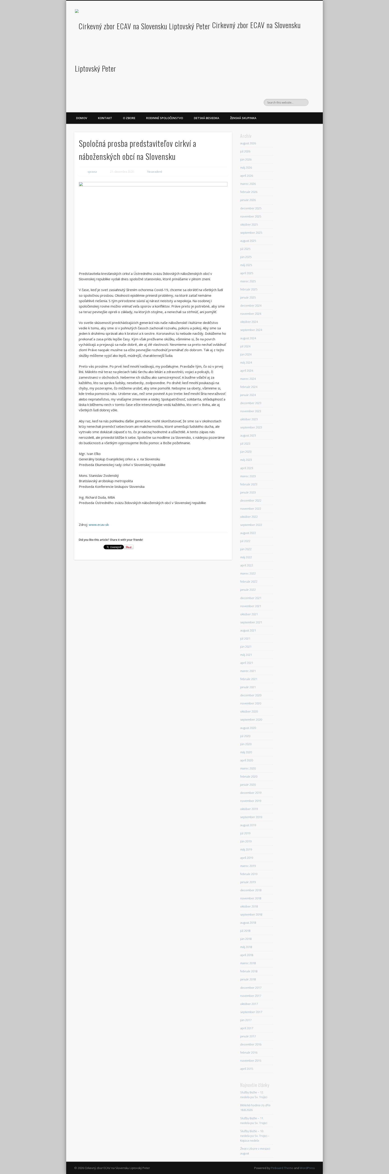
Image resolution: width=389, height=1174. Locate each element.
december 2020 (250, 695)
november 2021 (250, 606)
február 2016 (248, 1052)
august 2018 (248, 923)
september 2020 (251, 719)
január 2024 (248, 395)
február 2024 (248, 387)
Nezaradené (154, 172)
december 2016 (250, 1044)
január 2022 (248, 590)
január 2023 (248, 492)
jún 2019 (245, 841)
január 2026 (248, 200)
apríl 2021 (246, 663)
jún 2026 (245, 159)
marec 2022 (248, 573)
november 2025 (250, 216)
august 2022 (248, 533)
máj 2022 (246, 557)
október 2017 (249, 1004)
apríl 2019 (246, 858)
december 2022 (250, 500)
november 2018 (250, 898)
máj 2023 (246, 460)
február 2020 (248, 776)
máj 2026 (246, 167)
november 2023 (250, 411)
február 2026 (248, 192)
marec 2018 (248, 963)
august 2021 (248, 630)
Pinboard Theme (282, 1168)
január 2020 (248, 785)
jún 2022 (245, 549)
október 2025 (249, 224)
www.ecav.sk (99, 524)
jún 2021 (245, 647)
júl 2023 (245, 443)
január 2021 (248, 687)
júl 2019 (245, 833)
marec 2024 (248, 379)
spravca (92, 172)
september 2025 (251, 233)
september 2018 (251, 914)
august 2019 (248, 825)
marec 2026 (248, 184)
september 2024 (251, 330)
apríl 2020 (246, 760)
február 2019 (248, 874)
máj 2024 (246, 362)
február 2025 (248, 289)
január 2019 (248, 882)
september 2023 (251, 427)
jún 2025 (245, 257)
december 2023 (250, 403)
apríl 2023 (246, 468)
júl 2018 (245, 931)
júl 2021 (245, 638)
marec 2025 (248, 281)
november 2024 (250, 314)
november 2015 (250, 1061)
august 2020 (248, 728)
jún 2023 (245, 452)
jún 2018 (245, 939)
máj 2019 (246, 849)
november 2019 (250, 801)
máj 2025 (246, 265)
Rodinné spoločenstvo (164, 118)
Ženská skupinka (243, 118)
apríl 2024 (246, 371)
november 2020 (250, 703)
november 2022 (250, 509)
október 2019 (249, 809)
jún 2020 (245, 744)
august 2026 (248, 143)
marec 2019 (248, 866)
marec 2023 (248, 476)
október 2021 (249, 614)
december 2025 (250, 208)
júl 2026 (245, 151)
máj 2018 (246, 947)
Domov (81, 118)
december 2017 (250, 988)
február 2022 (248, 581)
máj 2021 (246, 655)
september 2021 (251, 622)
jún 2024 (245, 354)
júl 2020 (245, 736)
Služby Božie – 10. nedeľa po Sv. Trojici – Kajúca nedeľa (254, 1135)
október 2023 (249, 419)
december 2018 (250, 890)
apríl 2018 (246, 955)
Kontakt (105, 118)
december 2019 (250, 793)
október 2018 (249, 906)
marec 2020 (248, 768)
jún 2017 (245, 1020)
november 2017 (250, 996)
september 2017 (251, 1012)
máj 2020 (246, 752)
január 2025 (248, 297)
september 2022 (251, 525)
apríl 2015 (246, 1069)
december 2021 (250, 598)
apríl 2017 (246, 1028)
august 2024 (248, 338)
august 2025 (248, 241)
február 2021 (248, 679)
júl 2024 (245, 346)
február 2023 (248, 484)
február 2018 (248, 971)
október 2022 (249, 517)
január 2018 (248, 979)
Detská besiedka (206, 118)
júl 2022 (245, 541)
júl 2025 (245, 249)
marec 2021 (248, 671)
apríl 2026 (246, 176)
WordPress (307, 1168)
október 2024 (249, 322)
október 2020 (249, 711)
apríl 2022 (246, 565)
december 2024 (250, 305)
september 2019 (251, 817)
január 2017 (248, 1036)
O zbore (129, 118)
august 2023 (248, 435)
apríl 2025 (246, 273)
